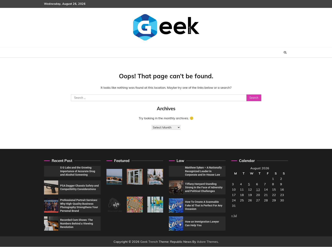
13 (258, 189)
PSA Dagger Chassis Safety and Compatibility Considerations (79, 187)
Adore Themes (207, 242)
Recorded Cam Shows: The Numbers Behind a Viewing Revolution (76, 223)
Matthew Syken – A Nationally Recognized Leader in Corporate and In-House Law (203, 171)
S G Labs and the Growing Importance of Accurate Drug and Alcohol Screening (77, 171)
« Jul (234, 215)
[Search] (285, 52)
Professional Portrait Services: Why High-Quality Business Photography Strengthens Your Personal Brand (79, 205)
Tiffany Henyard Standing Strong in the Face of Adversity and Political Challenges (203, 187)
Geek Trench (149, 242)
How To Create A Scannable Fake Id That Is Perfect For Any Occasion (203, 205)
